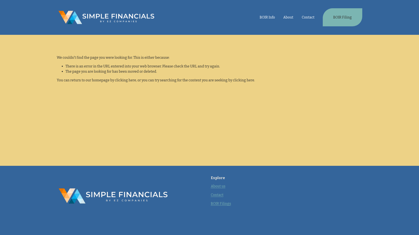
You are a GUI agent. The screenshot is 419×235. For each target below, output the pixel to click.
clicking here (125, 80)
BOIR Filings (221, 203)
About (288, 17)
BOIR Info (267, 17)
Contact (308, 17)
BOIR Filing (342, 17)
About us (218, 186)
